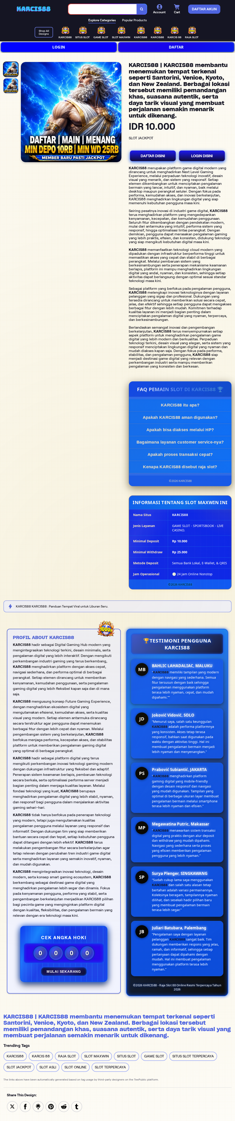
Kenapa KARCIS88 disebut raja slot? (180, 467)
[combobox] (102, 9)
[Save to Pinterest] (50, 1106)
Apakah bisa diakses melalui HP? (180, 429)
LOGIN (58, 47)
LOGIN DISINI (202, 156)
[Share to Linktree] (38, 1106)
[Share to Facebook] (25, 1106)
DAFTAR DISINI (153, 156)
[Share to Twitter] (12, 1106)
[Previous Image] (24, 113)
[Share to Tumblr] (76, 1106)
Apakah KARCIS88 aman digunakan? (180, 417)
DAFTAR (176, 47)
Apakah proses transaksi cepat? (180, 454)
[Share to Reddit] (63, 1106)
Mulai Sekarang (64, 971)
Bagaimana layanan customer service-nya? (180, 442)
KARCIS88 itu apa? (180, 405)
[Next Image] (117, 113)
